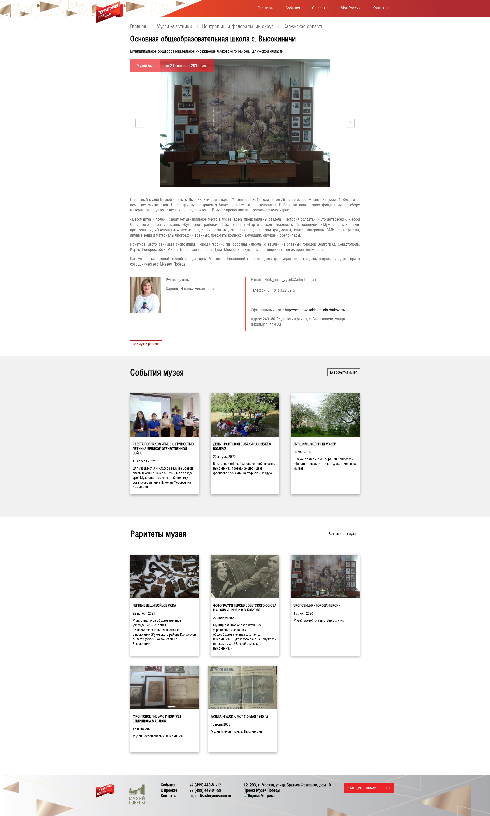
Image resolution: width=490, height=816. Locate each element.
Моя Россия (350, 8)
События (293, 8)
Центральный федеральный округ (237, 26)
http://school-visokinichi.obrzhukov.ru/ (315, 310)
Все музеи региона (146, 344)
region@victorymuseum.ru (210, 795)
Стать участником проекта (368, 787)
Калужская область (303, 26)
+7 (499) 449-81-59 (205, 790)
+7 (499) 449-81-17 (205, 785)
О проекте (320, 8)
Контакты (380, 8)
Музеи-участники (174, 26)
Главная (138, 26)
